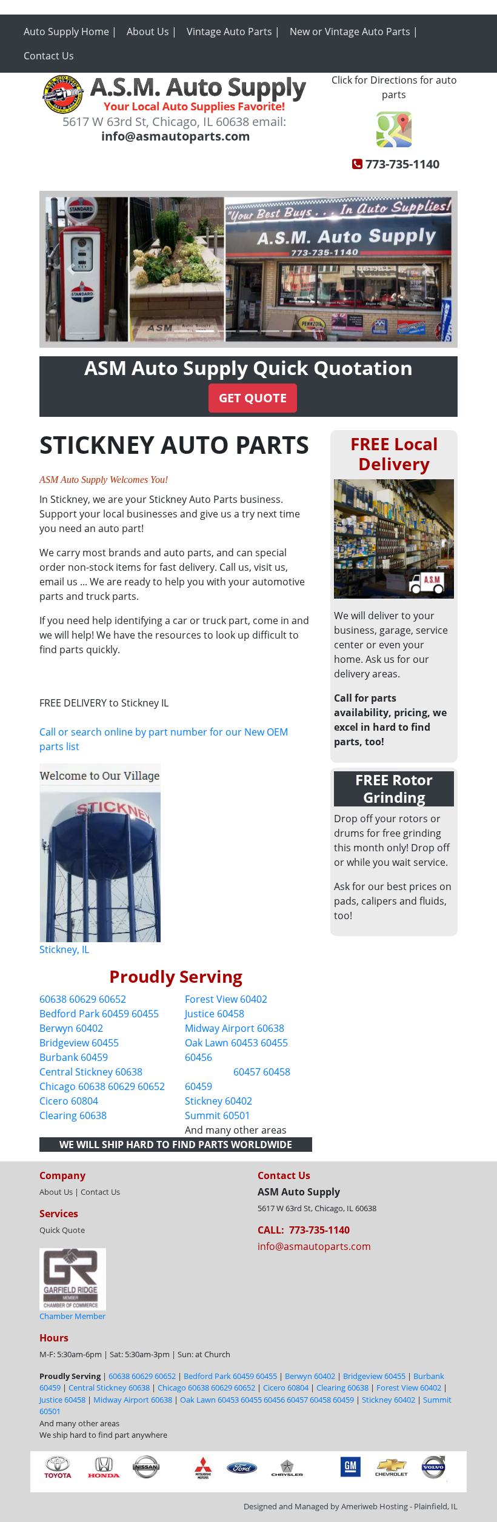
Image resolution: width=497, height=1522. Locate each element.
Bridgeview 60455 (79, 1042)
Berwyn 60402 (71, 1028)
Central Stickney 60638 (90, 1071)
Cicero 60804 (68, 1101)
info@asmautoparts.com (314, 1246)
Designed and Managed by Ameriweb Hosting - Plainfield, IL (351, 1506)
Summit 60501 (217, 1115)
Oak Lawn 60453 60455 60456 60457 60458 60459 (267, 1399)
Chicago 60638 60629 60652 (102, 1086)
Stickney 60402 (218, 1101)
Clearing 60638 (73, 1115)
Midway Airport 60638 (234, 1028)
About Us (56, 1191)
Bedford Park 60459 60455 (99, 1013)
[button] (70, 269)
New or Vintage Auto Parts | (354, 31)
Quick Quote (62, 1230)
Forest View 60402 (226, 999)
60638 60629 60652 (82, 999)
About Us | (152, 31)
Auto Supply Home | (70, 31)
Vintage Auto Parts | (233, 31)
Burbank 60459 (73, 1057)
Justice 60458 (214, 1013)
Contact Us (49, 55)
